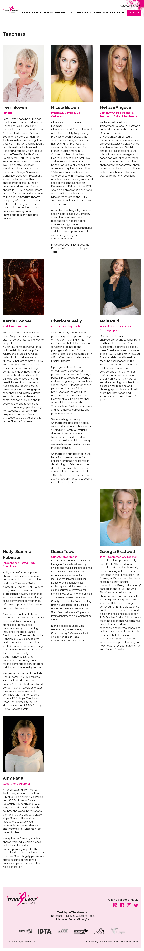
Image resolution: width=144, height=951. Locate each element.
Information (63, 12)
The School (28, 12)
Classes (45, 12)
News (121, 12)
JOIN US (134, 12)
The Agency (84, 12)
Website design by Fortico (126, 942)
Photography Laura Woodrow (99, 942)
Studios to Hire (104, 12)
